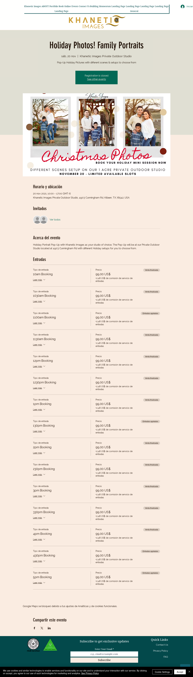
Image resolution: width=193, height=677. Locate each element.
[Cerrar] (189, 672)
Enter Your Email (103, 649)
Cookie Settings (162, 671)
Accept (180, 671)
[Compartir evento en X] (41, 628)
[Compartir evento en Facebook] (34, 628)
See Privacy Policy (90, 673)
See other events (96, 79)
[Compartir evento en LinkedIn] (49, 628)
